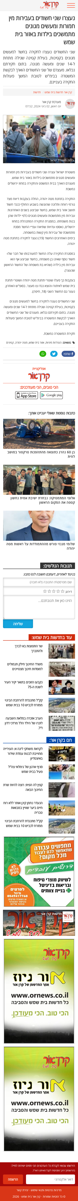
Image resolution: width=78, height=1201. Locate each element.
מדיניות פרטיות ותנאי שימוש (46, 1190)
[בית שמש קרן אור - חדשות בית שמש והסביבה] (33, 5)
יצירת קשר (22, 1190)
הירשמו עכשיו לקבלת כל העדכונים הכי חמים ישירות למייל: (43, 1166)
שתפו (67, 354)
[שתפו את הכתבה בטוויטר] (54, 354)
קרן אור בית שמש (30, 1196)
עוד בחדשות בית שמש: (52, 637)
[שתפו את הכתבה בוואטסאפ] (42, 354)
